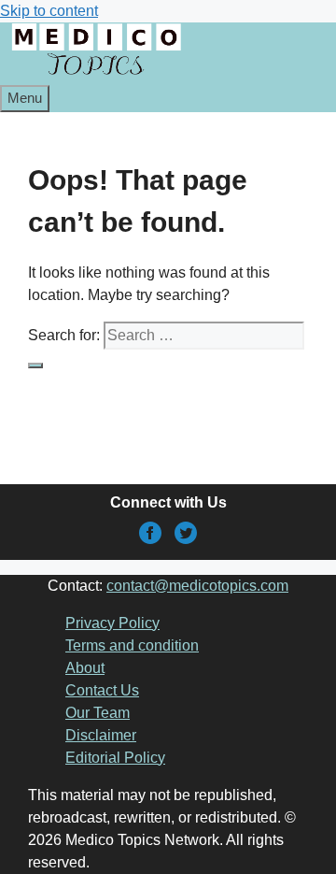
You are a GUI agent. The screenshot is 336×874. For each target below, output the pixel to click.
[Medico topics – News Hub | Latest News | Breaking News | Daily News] (95, 73)
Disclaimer (100, 735)
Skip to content (49, 11)
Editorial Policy (115, 758)
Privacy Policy (112, 623)
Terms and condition (132, 645)
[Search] (35, 365)
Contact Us (102, 690)
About (85, 668)
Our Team (97, 713)
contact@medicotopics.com (197, 586)
